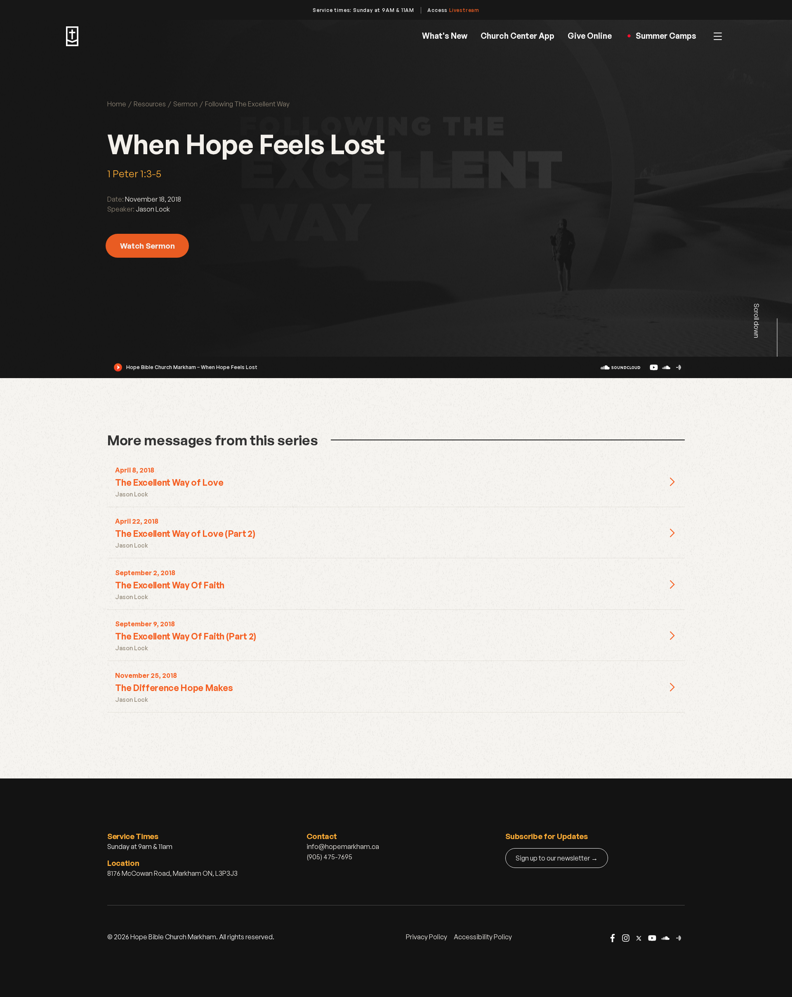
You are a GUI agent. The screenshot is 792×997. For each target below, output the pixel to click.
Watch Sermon (147, 245)
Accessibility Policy (483, 937)
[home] (72, 36)
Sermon (185, 104)
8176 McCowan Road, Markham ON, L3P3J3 (172, 873)
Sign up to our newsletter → (557, 858)
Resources (150, 104)
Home (116, 104)
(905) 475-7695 (329, 857)
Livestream (464, 10)
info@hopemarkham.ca (342, 846)
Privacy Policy (426, 937)
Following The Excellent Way (247, 104)
